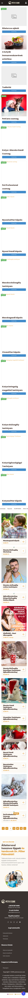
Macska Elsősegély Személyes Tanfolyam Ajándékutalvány (12, 670)
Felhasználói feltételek (7, 933)
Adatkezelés (5, 936)
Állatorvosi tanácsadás (7, 950)
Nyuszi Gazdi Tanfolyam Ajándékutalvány (10, 754)
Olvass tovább (23, 634)
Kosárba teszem (23, 541)
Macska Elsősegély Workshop (10, 551)
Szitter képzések (6, 956)
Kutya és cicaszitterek (7, 953)
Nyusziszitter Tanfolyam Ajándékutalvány (10, 766)
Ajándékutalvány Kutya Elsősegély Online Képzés (10, 598)
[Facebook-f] (8, 922)
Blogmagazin (5, 968)
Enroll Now (14, 31)
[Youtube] (20, 922)
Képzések (9, 508)
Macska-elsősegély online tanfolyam (10, 586)
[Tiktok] (17, 922)
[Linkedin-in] (11, 922)
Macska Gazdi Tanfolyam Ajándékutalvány (10, 707)
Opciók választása (23, 551)
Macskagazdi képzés (11, 540)
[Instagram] (14, 922)
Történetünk (5, 939)
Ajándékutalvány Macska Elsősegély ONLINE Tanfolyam (10, 803)
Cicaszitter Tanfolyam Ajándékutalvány (12, 718)
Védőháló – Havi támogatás (9, 634)
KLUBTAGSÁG (17, 508)
